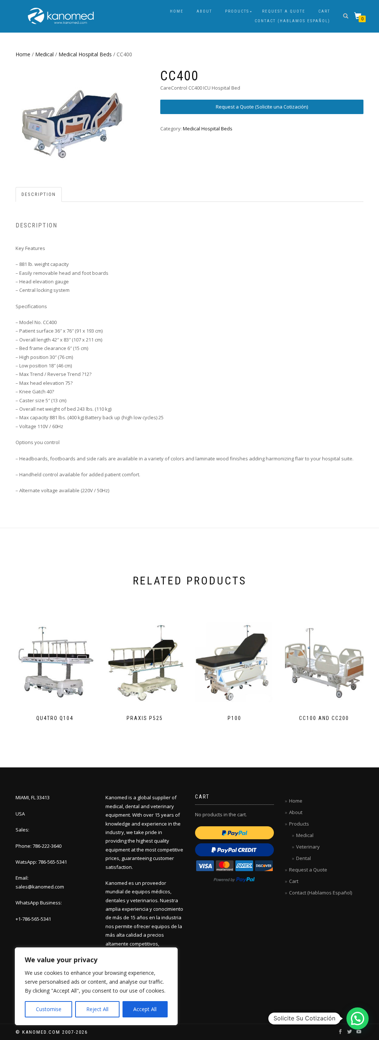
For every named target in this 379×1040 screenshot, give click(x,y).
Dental (303, 858)
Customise (48, 1009)
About (204, 11)
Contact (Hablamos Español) (292, 21)
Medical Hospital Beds (85, 54)
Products (237, 11)
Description (38, 194)
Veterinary (308, 846)
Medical (44, 54)
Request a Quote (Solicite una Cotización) (262, 106)
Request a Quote (283, 11)
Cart (324, 11)
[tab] (39, 194)
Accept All (145, 1009)
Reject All (97, 1009)
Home (177, 11)
